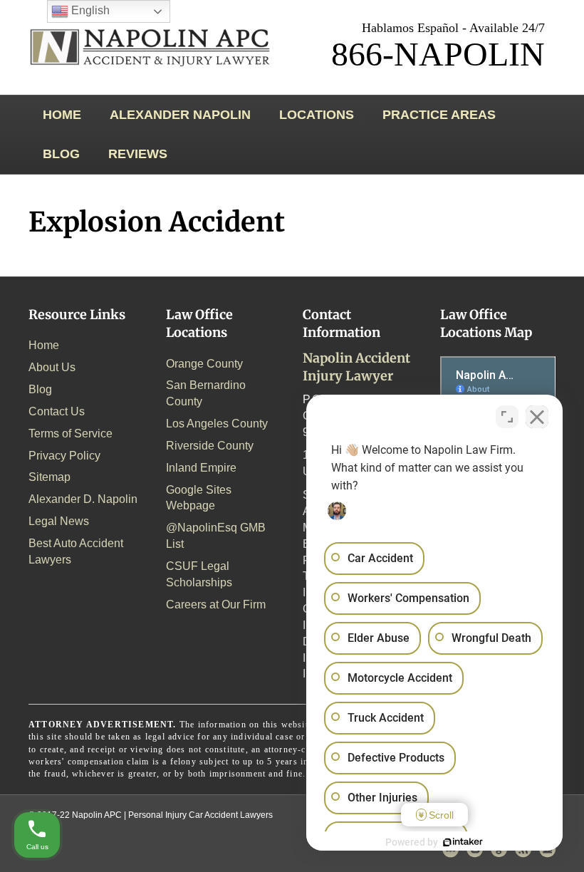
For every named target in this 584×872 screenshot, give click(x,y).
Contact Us (56, 411)
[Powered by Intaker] (463, 842)
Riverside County (210, 446)
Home (62, 115)
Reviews (137, 154)
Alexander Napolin (180, 115)
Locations (316, 115)
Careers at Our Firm (216, 604)
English (89, 10)
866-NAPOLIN (438, 54)
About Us (51, 367)
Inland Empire (201, 468)
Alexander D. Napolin (82, 499)
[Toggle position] (507, 416)
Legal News (58, 521)
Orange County (204, 364)
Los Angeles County (217, 423)
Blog (61, 154)
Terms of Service (70, 433)
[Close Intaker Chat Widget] (537, 416)
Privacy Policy (64, 456)
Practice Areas (439, 115)
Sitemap (49, 477)
